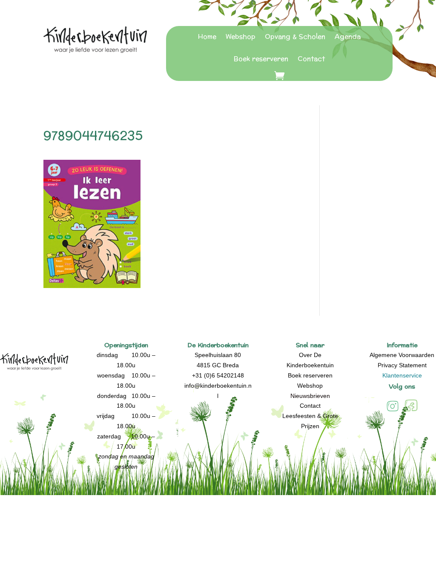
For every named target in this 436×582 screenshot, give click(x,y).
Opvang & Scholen (295, 37)
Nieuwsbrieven (310, 395)
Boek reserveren (261, 59)
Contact (311, 59)
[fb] (411, 411)
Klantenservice (402, 375)
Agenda (348, 37)
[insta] (392, 411)
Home (207, 37)
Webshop (240, 37)
